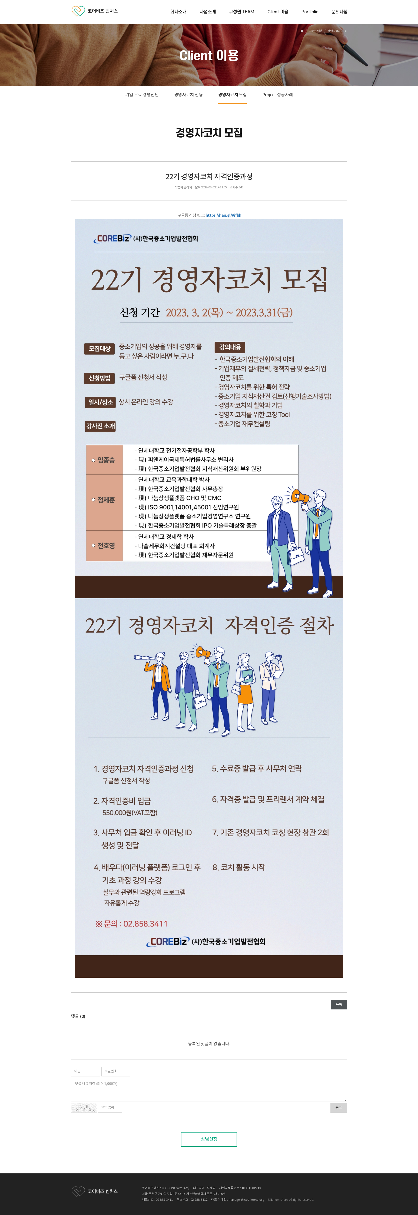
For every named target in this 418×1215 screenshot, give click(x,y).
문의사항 (339, 12)
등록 (339, 1108)
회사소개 (178, 12)
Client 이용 (278, 12)
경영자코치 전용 (188, 94)
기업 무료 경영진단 (142, 94)
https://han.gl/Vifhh (223, 215)
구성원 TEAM (241, 12)
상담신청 (209, 1139)
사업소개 (208, 12)
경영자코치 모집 (232, 94)
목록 (339, 1005)
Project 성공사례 (277, 94)
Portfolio (309, 12)
